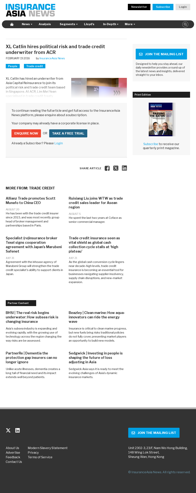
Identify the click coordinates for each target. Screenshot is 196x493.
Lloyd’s (89, 24)
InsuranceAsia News (52, 58)
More (129, 24)
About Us (12, 448)
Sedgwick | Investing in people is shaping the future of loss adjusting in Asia (96, 357)
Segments (67, 24)
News (26, 24)
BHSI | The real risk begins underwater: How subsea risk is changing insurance (32, 317)
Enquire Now (26, 133)
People (12, 66)
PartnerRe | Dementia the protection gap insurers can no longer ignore (31, 357)
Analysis (45, 24)
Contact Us (14, 461)
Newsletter (139, 7)
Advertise (13, 452)
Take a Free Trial (68, 133)
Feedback (13, 457)
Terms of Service (40, 457)
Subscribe (163, 7)
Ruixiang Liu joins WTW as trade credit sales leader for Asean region (96, 202)
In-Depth (109, 24)
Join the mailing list (164, 54)
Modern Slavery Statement (48, 448)
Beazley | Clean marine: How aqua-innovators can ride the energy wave (97, 317)
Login (183, 7)
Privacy (33, 452)
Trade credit (34, 66)
